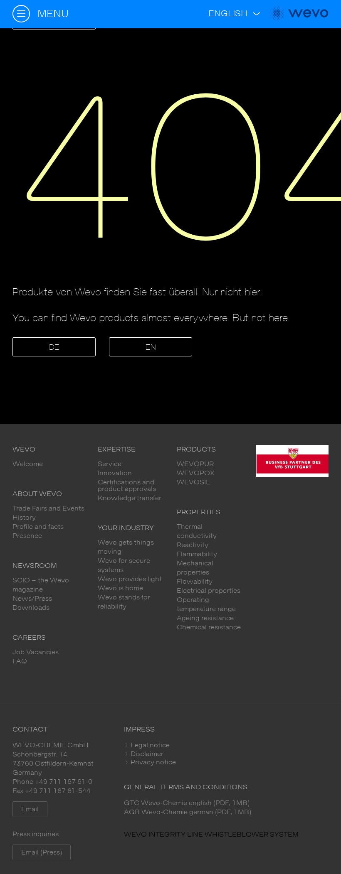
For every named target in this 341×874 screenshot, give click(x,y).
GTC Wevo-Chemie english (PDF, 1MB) (187, 803)
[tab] (226, 745)
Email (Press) (41, 852)
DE (54, 347)
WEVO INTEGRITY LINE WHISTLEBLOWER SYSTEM (211, 834)
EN (151, 347)
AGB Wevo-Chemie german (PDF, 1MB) (187, 812)
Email (30, 809)
